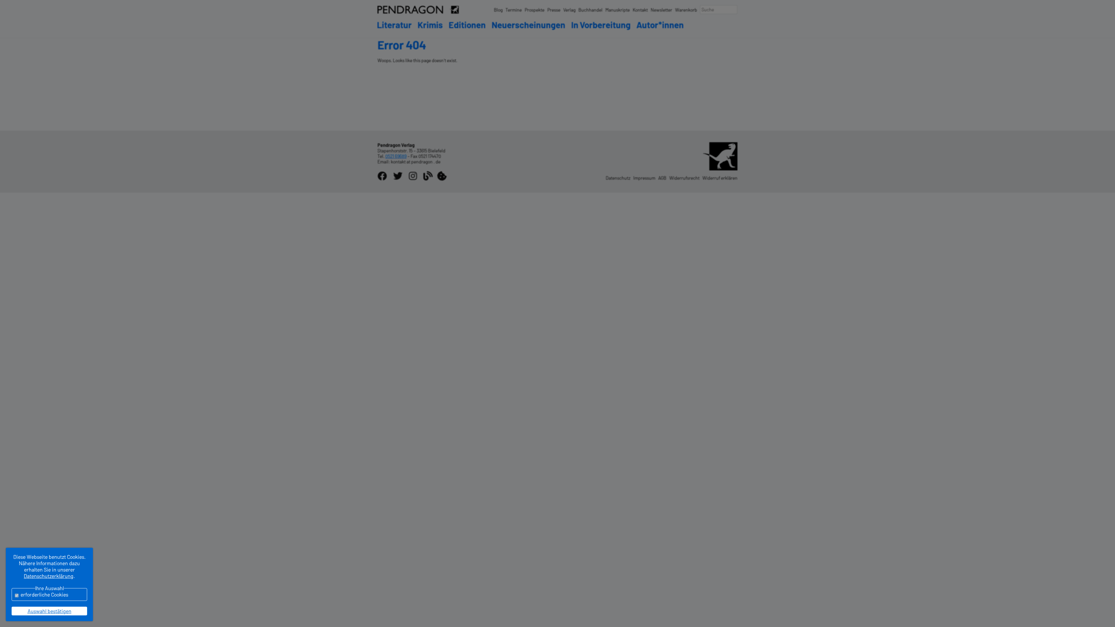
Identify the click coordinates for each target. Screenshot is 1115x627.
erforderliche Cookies (44, 594)
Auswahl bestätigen (49, 611)
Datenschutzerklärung (48, 576)
